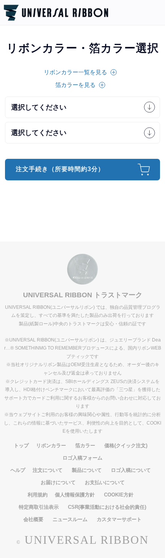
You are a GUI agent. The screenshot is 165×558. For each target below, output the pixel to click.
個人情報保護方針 (75, 495)
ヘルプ (17, 470)
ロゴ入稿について (131, 470)
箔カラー (85, 445)
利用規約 (38, 495)
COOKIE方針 (119, 495)
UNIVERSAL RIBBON (87, 539)
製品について (87, 470)
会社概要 (33, 519)
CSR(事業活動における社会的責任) (107, 507)
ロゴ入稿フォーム (82, 458)
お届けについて (58, 482)
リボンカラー (51, 445)
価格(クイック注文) (125, 445)
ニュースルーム (70, 519)
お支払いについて (105, 482)
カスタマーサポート (119, 519)
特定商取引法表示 (39, 507)
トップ (21, 445)
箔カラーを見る (75, 85)
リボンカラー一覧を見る (75, 72)
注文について (48, 470)
